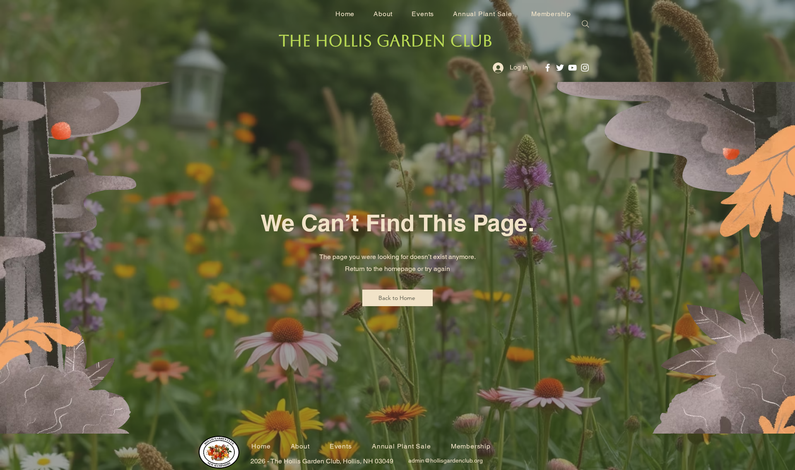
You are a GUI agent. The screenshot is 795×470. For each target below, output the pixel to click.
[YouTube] (572, 67)
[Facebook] (547, 67)
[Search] (585, 24)
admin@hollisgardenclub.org (445, 460)
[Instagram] (585, 67)
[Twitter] (560, 67)
